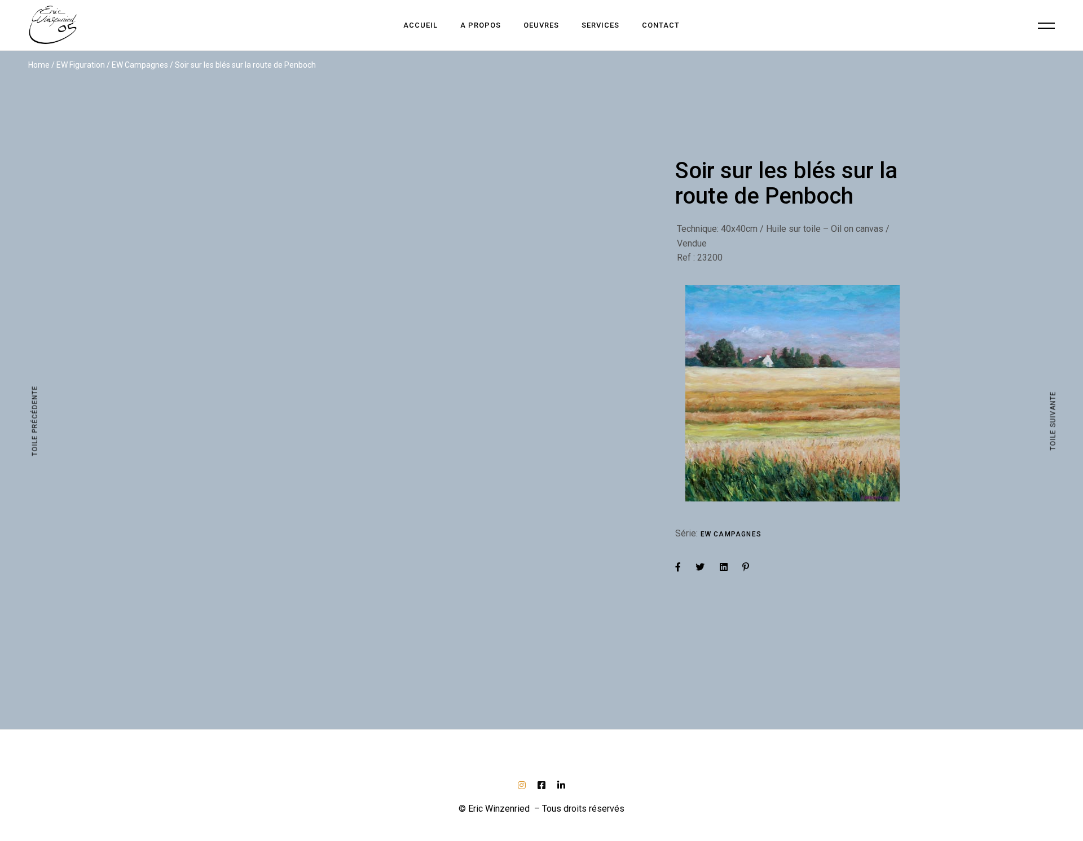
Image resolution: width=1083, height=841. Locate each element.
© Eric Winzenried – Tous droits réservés (541, 808)
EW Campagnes (731, 534)
